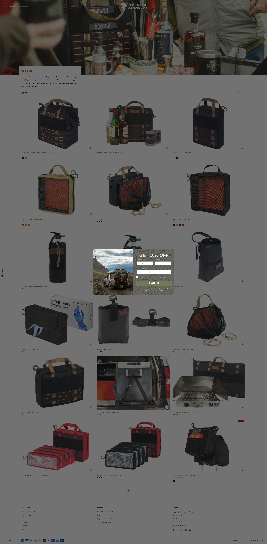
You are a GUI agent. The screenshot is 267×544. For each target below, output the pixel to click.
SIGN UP (154, 283)
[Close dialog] (95, 251)
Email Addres (142, 268)
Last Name (159, 260)
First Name (141, 260)
